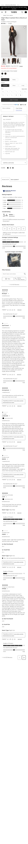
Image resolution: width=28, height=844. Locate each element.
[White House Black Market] (14, 12)
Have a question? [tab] (15, 179)
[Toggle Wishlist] (24, 27)
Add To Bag (14, 100)
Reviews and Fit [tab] (5, 179)
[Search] (22, 12)
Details (21, 66)
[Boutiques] (6, 12)
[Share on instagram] (10, 168)
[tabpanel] (14, 421)
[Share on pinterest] (13, 168)
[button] (26, 12)
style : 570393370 (7, 119)
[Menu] (2, 12)
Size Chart (24, 88)
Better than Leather (8, 15)
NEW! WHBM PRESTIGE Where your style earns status (14, 7)
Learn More (14, 8)
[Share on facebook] (8, 168)
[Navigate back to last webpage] (2, 15)
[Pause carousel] (27, 8)
